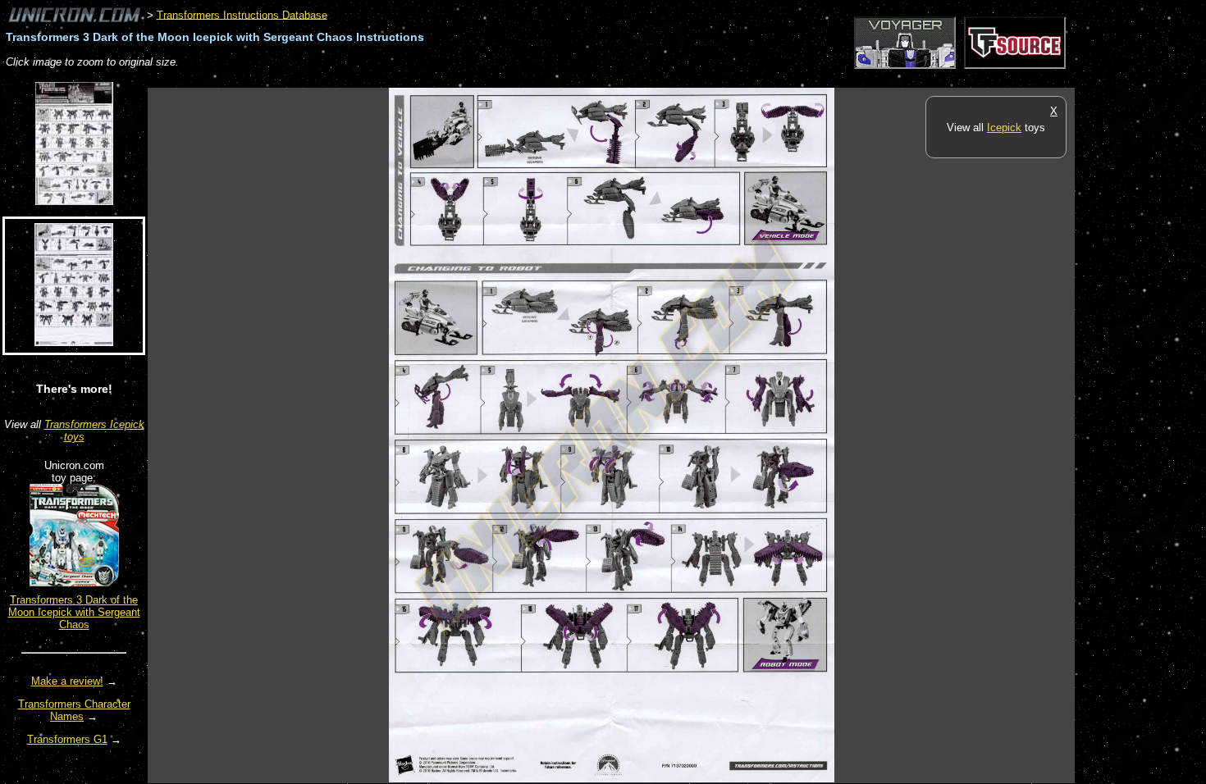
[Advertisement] (446, 79)
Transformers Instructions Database (242, 14)
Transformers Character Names (74, 710)
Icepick (1004, 127)
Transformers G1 (67, 739)
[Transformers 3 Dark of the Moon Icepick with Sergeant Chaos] (74, 583)
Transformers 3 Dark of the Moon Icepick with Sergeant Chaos (74, 612)
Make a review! (67, 681)
